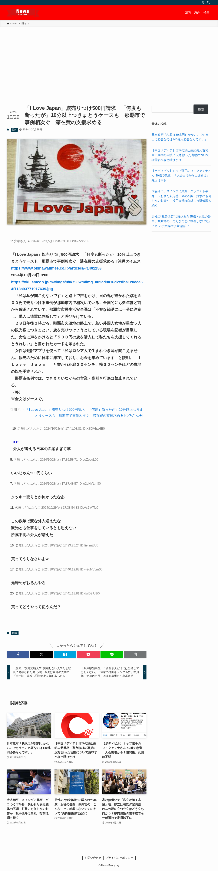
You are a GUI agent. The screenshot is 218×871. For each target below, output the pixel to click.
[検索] (208, 2)
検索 (201, 109)
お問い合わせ (93, 857)
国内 (14, 129)
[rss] (203, 2)
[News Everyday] (23, 12)
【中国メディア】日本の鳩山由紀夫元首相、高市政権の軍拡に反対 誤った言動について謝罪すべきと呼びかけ (181, 155)
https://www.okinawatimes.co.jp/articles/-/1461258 (56, 268)
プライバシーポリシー (119, 857)
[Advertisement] (109, 59)
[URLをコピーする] (135, 654)
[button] (18, 654)
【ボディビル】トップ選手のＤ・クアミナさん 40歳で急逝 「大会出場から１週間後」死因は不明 (181, 175)
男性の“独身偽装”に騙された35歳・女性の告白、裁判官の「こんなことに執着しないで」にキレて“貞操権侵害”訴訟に (181, 221)
